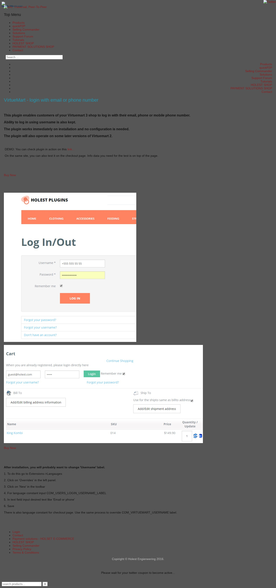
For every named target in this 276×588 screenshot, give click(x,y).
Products (19, 22)
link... (71, 149)
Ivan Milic (5, 6)
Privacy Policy (22, 549)
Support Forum (23, 36)
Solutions (19, 33)
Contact (18, 50)
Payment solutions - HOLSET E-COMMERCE (43, 538)
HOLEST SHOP (23, 43)
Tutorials (18, 40)
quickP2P (19, 26)
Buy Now (10, 175)
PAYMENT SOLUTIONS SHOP (33, 46)
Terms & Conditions (26, 552)
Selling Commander (26, 29)
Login (16, 532)
